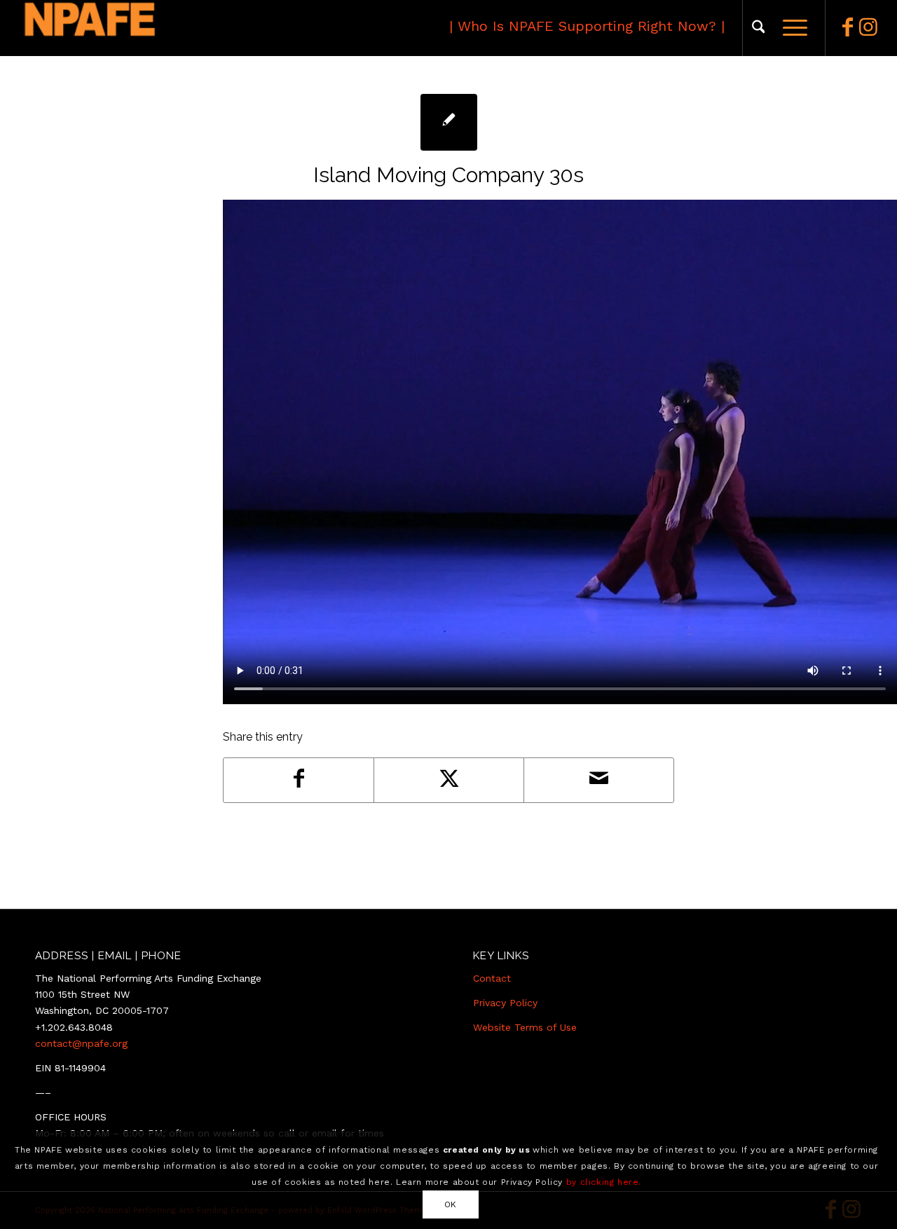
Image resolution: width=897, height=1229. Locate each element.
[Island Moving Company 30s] (448, 122)
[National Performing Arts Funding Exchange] (153, 28)
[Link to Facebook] (847, 27)
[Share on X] (448, 780)
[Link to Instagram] (868, 27)
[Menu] (790, 28)
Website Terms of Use (525, 1027)
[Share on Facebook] (299, 780)
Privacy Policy (505, 1002)
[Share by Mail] (598, 780)
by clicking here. (603, 1181)
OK (450, 1204)
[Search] (758, 28)
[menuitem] (758, 28)
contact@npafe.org (81, 1043)
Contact (492, 978)
